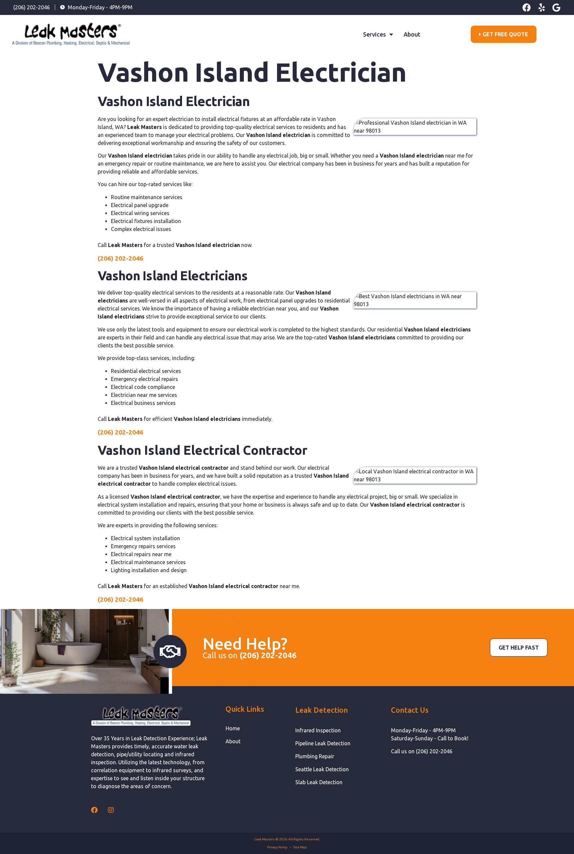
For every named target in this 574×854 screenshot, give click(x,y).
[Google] (556, 7)
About (412, 34)
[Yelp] (541, 7)
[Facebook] (527, 7)
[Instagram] (111, 810)
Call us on (250, 655)
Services (374, 34)
